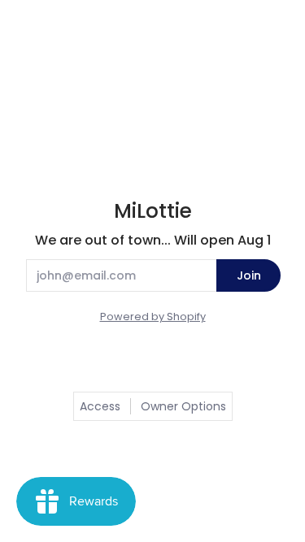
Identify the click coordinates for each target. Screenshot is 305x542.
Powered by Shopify (153, 316)
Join (249, 275)
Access (100, 406)
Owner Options (183, 406)
